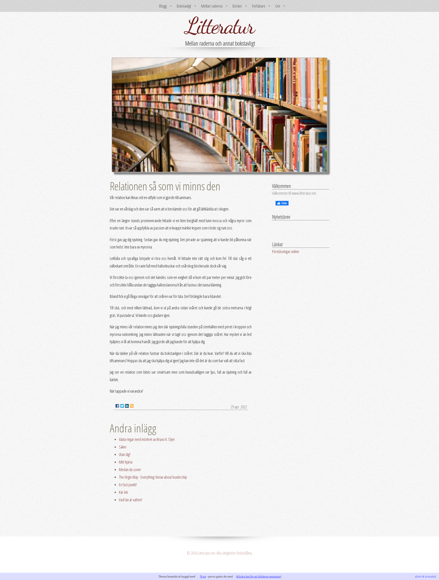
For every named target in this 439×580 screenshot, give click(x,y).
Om (277, 6)
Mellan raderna (211, 6)
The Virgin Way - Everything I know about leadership (153, 477)
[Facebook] (117, 406)
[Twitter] (122, 406)
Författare (258, 6)
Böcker (237, 6)
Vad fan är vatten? (130, 499)
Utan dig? (124, 454)
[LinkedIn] (127, 406)
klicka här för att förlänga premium (258, 576)
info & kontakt (425, 576)
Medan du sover (130, 469)
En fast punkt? (128, 484)
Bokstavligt (184, 6)
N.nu (203, 576)
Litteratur (219, 25)
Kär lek (123, 492)
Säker (123, 447)
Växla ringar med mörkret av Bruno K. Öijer (147, 439)
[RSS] (132, 406)
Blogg (163, 6)
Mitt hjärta (125, 462)
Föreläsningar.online (285, 251)
